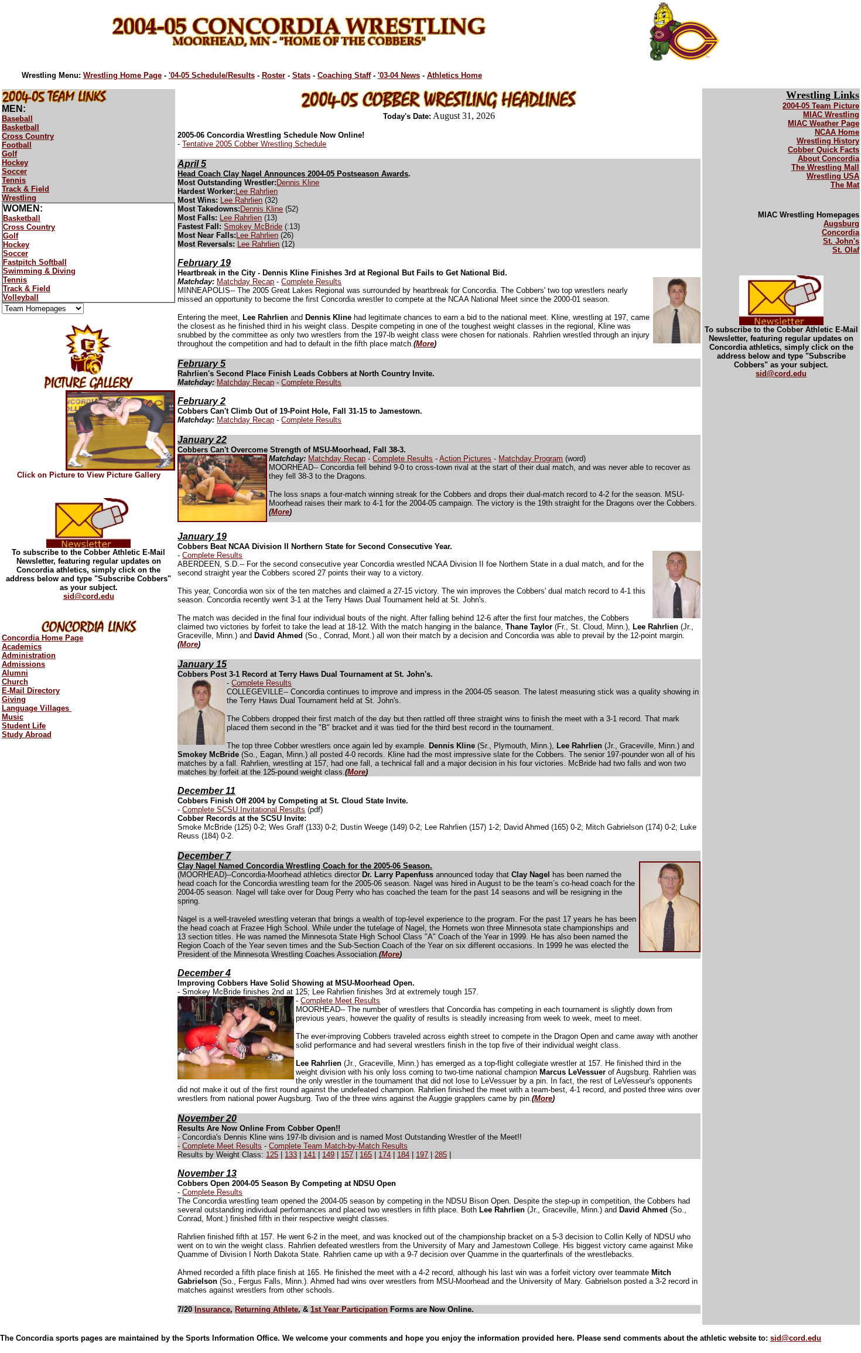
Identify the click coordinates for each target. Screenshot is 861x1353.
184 (403, 1154)
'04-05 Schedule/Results (212, 75)
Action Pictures (465, 458)
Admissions (23, 664)
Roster (273, 75)
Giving (14, 699)
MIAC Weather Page (823, 123)
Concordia (840, 232)
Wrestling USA (833, 176)
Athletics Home (454, 75)
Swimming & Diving (39, 271)
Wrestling (19, 197)
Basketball (20, 127)
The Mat (845, 184)
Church (15, 681)
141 (309, 1154)
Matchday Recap (245, 281)
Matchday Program (530, 458)
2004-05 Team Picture (821, 105)
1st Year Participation (349, 1309)
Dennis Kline (297, 182)
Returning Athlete (266, 1309)
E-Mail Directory (31, 690)
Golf (9, 153)
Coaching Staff (344, 75)
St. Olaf (845, 250)
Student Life (24, 725)
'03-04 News (399, 75)
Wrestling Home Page (122, 75)
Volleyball (21, 297)
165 (366, 1154)
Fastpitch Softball (35, 262)
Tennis (14, 180)
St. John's (841, 241)
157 (347, 1154)
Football (17, 145)
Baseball (17, 118)
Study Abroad (27, 734)
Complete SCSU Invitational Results (243, 809)
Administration (29, 655)
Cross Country (28, 136)
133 (291, 1154)
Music (12, 717)
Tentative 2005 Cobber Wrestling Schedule (254, 143)
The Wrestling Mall (825, 167)
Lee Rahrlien (256, 191)
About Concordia (828, 158)
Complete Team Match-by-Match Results (338, 1145)
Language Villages (36, 708)
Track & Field (25, 189)
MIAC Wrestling (831, 114)
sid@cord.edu (88, 596)
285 (441, 1154)
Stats (301, 75)
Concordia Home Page (42, 637)
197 (422, 1154)
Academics (22, 646)
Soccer (14, 171)
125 (272, 1154)
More (425, 343)
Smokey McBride (253, 226)
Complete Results (311, 281)
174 (384, 1154)
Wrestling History (828, 141)
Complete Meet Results (340, 1000)
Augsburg (841, 223)
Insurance (212, 1309)
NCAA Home (837, 132)
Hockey (15, 162)
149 (328, 1154)
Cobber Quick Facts (823, 149)
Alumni (15, 673)
